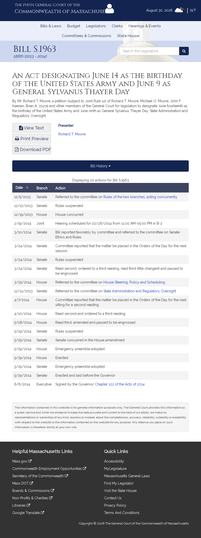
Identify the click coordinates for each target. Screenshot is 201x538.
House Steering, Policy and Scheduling (134, 282)
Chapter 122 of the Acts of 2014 (120, 384)
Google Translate (26, 513)
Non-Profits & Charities (30, 498)
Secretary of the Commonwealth (38, 476)
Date (20, 188)
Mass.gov (20, 461)
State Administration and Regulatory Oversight (139, 291)
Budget (73, 26)
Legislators (96, 26)
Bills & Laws (50, 26)
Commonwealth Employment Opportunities (47, 469)
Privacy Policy (115, 505)
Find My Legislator (119, 483)
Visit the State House (120, 491)
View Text (33, 127)
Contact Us (113, 498)
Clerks (117, 26)
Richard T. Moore (72, 134)
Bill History (99, 166)
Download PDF (35, 149)
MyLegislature (115, 469)
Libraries (19, 505)
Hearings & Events (145, 26)
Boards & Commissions (31, 491)
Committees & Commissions (86, 36)
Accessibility (114, 461)
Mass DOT (21, 483)
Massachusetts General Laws (127, 476)
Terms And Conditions (121, 513)
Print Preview (34, 138)
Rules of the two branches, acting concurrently (140, 197)
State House (128, 36)
